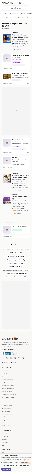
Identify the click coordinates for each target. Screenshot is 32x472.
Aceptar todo (6, 469)
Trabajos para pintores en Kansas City (16, 277)
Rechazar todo (24, 465)
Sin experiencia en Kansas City (16, 256)
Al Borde (4, 422)
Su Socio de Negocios (8, 414)
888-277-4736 (9, 349)
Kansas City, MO (11, 17)
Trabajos (4, 376)
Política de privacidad (8, 388)
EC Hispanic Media (7, 405)
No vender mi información (9, 397)
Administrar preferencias (10, 465)
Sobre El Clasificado (7, 371)
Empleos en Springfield (16, 252)
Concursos (5, 436)
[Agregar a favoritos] (28, 68)
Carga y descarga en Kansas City (16, 260)
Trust (3, 382)
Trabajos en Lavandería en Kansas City (16, 273)
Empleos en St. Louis (8, 249)
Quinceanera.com (6, 408)
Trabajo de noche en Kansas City (16, 263)
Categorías (5, 442)
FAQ (3, 453)
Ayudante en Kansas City (16, 266)
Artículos (4, 439)
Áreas (3, 445)
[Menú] (26, 2)
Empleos (22, 17)
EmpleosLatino (6, 411)
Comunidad (5, 433)
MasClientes (5, 417)
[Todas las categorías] (20, 3)
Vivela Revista (6, 425)
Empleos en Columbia (23, 249)
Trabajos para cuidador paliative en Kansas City (16, 270)
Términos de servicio (7, 379)
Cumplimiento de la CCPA (9, 394)
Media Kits (5, 374)
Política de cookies (7, 391)
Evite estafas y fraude (8, 385)
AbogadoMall (5, 420)
